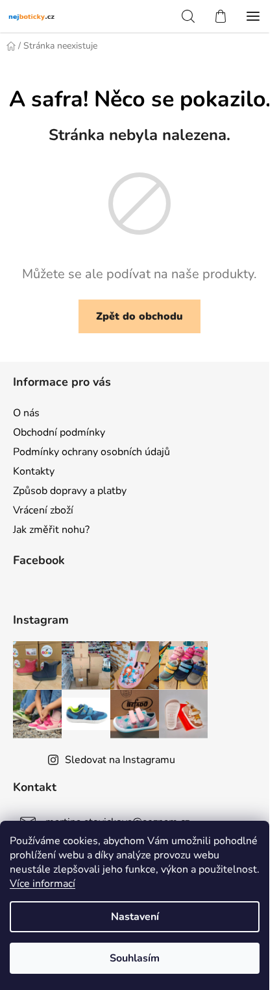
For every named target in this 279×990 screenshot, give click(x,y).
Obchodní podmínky (59, 432)
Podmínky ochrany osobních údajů (91, 452)
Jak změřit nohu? (51, 530)
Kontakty (34, 471)
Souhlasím (135, 958)
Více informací (42, 884)
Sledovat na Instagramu (120, 760)
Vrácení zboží (43, 510)
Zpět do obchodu (139, 316)
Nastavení (135, 917)
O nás (26, 413)
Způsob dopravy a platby (70, 491)
